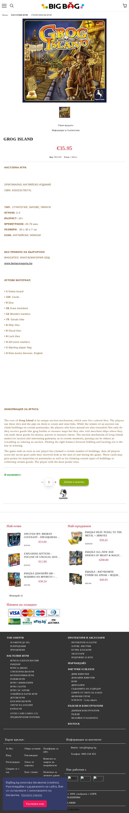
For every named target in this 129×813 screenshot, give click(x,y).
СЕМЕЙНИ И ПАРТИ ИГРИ (23, 694)
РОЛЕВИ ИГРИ (17, 679)
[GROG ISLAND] (64, 101)
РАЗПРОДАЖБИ (18, 646)
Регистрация (12, 762)
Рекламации (31, 755)
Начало (5, 15)
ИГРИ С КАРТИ (18, 686)
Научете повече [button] (31, 795)
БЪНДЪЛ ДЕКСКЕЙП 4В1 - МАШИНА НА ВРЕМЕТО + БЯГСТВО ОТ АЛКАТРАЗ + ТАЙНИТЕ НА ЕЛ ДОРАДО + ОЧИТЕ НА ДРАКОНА (40, 575)
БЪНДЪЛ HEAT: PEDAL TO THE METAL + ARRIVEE (103, 534)
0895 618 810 (88, 754)
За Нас (9, 748)
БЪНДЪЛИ (15, 664)
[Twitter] (78, 761)
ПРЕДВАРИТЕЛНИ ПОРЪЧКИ (25, 717)
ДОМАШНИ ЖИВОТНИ (83, 678)
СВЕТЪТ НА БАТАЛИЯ (21, 705)
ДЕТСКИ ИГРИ (17, 698)
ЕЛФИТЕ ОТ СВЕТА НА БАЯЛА (86, 693)
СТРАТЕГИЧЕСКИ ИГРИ (41, 15)
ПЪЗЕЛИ (75, 714)
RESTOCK (74, 724)
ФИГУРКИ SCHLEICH (81, 669)
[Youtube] (92, 761)
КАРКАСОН (16, 709)
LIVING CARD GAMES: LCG (24, 713)
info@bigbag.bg (87, 747)
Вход (8, 755)
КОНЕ (74, 681)
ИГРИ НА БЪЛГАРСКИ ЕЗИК (24, 660)
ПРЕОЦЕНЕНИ (17, 650)
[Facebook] (70, 761)
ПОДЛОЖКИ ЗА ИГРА (82, 657)
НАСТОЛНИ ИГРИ (19, 15)
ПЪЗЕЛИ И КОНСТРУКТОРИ (85, 706)
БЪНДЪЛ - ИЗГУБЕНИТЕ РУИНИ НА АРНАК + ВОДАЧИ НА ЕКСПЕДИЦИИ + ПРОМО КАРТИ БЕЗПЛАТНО (102, 574)
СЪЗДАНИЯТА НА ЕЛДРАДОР (86, 689)
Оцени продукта (65, 125)
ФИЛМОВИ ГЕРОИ (80, 696)
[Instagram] (85, 761)
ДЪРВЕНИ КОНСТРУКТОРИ (85, 710)
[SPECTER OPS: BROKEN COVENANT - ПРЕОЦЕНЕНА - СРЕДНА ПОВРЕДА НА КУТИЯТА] (14, 539)
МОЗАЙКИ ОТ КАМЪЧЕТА (84, 718)
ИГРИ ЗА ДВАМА (19, 668)
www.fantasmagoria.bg (18, 263)
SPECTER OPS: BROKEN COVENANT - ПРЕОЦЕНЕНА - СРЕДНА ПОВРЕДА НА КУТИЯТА (41, 536)
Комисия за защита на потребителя (50, 762)
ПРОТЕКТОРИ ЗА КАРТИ (84, 642)
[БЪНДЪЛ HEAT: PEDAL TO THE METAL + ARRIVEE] (75, 538)
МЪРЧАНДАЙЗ (77, 663)
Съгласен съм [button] (35, 803)
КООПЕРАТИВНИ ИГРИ (22, 675)
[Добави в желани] (120, 473)
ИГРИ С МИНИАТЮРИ (21, 683)
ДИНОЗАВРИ (78, 685)
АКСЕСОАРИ (77, 654)
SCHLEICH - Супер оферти (84, 700)
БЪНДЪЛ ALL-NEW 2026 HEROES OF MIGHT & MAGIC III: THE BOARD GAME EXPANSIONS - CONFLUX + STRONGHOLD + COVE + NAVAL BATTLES (102, 554)
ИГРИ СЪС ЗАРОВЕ (20, 690)
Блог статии (31, 772)
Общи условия (32, 748)
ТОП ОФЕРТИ (15, 638)
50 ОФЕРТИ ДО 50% (20, 642)
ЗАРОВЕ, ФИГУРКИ (81, 646)
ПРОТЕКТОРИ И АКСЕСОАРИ (86, 638)
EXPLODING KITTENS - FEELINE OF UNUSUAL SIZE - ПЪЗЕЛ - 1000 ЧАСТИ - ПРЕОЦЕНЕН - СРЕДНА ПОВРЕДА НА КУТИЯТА (41, 555)
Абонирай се (16, 595)
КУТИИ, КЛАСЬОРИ (81, 650)
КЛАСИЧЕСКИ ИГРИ (20, 701)
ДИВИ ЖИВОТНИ (80, 674)
